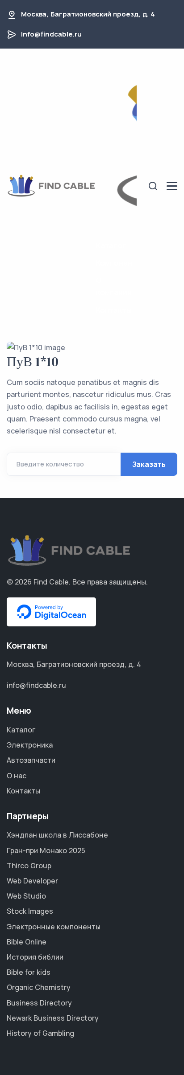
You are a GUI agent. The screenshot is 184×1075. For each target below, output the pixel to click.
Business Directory (39, 1003)
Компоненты (116, 263)
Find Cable (51, 582)
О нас (16, 776)
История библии (35, 957)
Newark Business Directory (53, 1018)
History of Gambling (40, 1033)
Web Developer (32, 881)
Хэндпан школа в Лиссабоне (57, 835)
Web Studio (26, 896)
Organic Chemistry (39, 987)
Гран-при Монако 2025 (46, 850)
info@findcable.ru (51, 34)
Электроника (30, 745)
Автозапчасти (31, 760)
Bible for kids (28, 972)
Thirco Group (29, 866)
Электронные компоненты (53, 927)
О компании (113, 286)
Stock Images (30, 911)
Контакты (113, 310)
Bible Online (26, 942)
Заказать (149, 464)
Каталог (111, 245)
